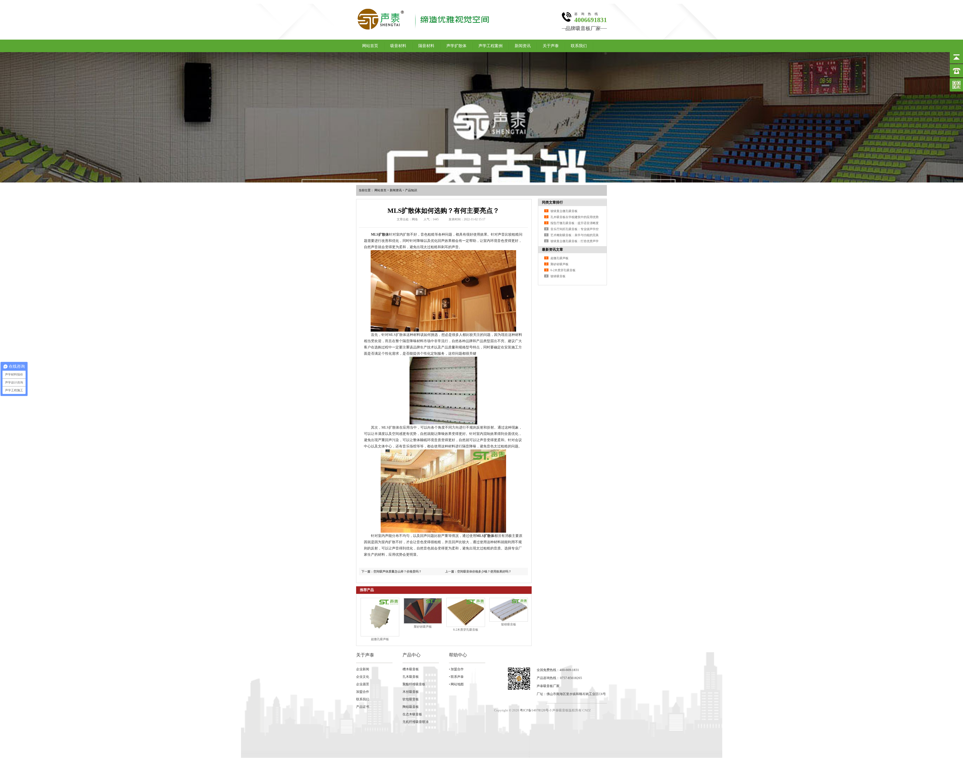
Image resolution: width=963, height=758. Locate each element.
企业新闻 (362, 669)
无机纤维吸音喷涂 (416, 722)
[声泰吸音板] (481, 117)
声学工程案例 (490, 46)
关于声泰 (551, 46)
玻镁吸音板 (508, 624)
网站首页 (370, 46)
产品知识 (411, 190)
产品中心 (412, 654)
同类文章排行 (552, 202)
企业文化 (362, 677)
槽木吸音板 (411, 669)
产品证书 (362, 707)
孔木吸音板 (411, 677)
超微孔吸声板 (380, 639)
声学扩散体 (456, 46)
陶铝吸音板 (411, 707)
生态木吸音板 (412, 714)
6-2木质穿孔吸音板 (465, 629)
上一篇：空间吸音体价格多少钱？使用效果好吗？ (478, 571)
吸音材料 (398, 46)
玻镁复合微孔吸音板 (564, 211)
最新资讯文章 (552, 249)
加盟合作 (362, 692)
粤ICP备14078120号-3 (535, 710)
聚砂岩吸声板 (423, 626)
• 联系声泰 (456, 677)
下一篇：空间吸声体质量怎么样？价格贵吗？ (391, 571)
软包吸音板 (411, 699)
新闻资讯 (523, 46)
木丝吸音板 (411, 692)
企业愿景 (362, 684)
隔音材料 (426, 46)
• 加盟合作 (456, 669)
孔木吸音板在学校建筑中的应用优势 (574, 217)
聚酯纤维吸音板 (414, 684)
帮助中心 (458, 654)
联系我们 (579, 46)
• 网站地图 (456, 684)
